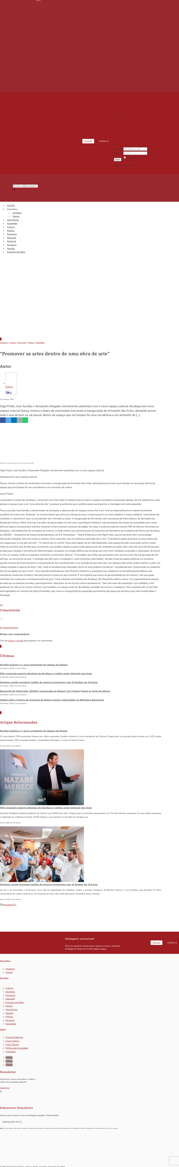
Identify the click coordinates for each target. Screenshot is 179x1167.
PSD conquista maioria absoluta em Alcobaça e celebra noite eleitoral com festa (46, 673)
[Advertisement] (89, 311)
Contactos (11, 1051)
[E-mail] (10, 392)
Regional (11, 241)
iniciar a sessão (15, 640)
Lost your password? (132, 161)
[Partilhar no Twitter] (8, 420)
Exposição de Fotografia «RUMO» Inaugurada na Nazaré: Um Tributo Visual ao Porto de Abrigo (55, 691)
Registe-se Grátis (141, 165)
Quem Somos (12, 1041)
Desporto (12, 244)
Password (118, 153)
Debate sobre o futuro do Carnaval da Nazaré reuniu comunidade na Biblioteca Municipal (52, 700)
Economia (12, 234)
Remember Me (133, 157)
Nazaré (16, 216)
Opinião (11, 248)
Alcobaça (17, 212)
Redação (9, 387)
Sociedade (12, 223)
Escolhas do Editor (16, 252)
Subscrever (5, 1088)
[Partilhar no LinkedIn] (14, 420)
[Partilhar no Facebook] (3, 420)
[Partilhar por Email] (19, 420)
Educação (11, 237)
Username (118, 149)
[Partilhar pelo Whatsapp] (25, 420)
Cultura (11, 227)
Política (10, 230)
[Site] (7, 392)
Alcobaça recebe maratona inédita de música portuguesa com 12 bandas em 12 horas (49, 682)
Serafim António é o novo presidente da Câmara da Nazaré (34, 665)
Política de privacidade (17, 1048)
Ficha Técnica (12, 1044)
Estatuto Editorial (14, 1037)
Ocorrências (13, 220)
